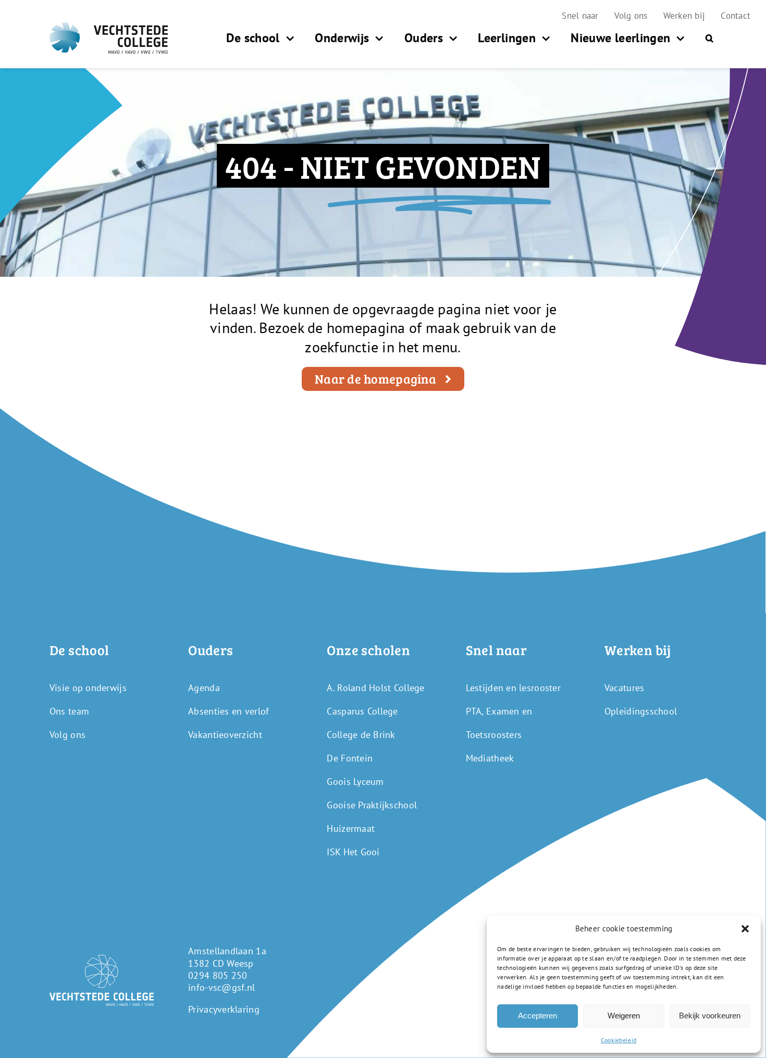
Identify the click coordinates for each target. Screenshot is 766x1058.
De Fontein (350, 758)
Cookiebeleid (618, 1040)
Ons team (69, 711)
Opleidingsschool (640, 711)
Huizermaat (351, 828)
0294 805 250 (217, 975)
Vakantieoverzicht (225, 735)
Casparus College (362, 711)
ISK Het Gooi (353, 852)
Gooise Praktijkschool (372, 805)
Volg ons (67, 735)
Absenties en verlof (228, 711)
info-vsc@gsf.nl (221, 987)
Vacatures (624, 688)
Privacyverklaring (224, 1009)
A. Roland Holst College (375, 688)
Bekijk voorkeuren (709, 1015)
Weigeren (624, 1015)
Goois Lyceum (355, 782)
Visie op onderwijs (88, 688)
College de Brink (361, 735)
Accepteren (537, 1015)
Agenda (204, 688)
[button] (745, 929)
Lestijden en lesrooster (513, 688)
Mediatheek (490, 758)
